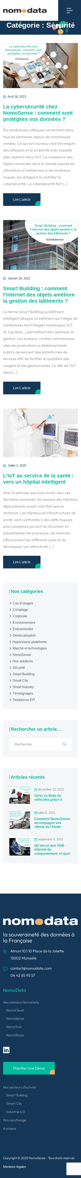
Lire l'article (22, 199)
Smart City (20, 680)
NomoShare (15, 1035)
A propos (9, 1128)
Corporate (20, 616)
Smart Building (23, 674)
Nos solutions (23, 661)
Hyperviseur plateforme (30, 642)
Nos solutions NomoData (21, 1002)
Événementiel (23, 629)
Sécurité (19, 667)
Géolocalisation (24, 635)
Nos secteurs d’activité (19, 1087)
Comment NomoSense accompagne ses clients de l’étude (52, 823)
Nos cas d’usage (14, 1120)
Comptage (20, 609)
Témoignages (23, 693)
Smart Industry (23, 687)
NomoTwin (14, 1027)
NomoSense (22, 655)
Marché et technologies (30, 648)
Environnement (24, 622)
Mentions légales (14, 1166)
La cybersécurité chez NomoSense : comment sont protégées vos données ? (38, 113)
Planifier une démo (29, 1068)
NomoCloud (14, 1010)
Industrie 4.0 (15, 1112)
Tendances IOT (24, 700)
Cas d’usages (23, 603)
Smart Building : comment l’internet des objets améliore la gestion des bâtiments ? (39, 294)
